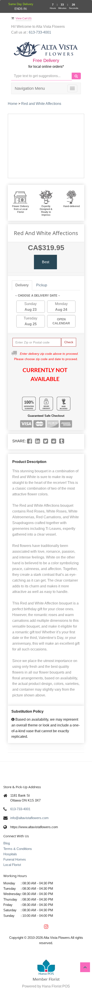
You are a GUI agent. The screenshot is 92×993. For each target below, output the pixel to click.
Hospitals (10, 854)
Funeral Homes (14, 859)
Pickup (41, 285)
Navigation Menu (30, 88)
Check (68, 342)
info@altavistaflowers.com (29, 818)
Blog (6, 843)
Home (12, 104)
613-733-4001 (20, 809)
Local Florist (12, 865)
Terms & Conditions (17, 849)
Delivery (22, 285)
